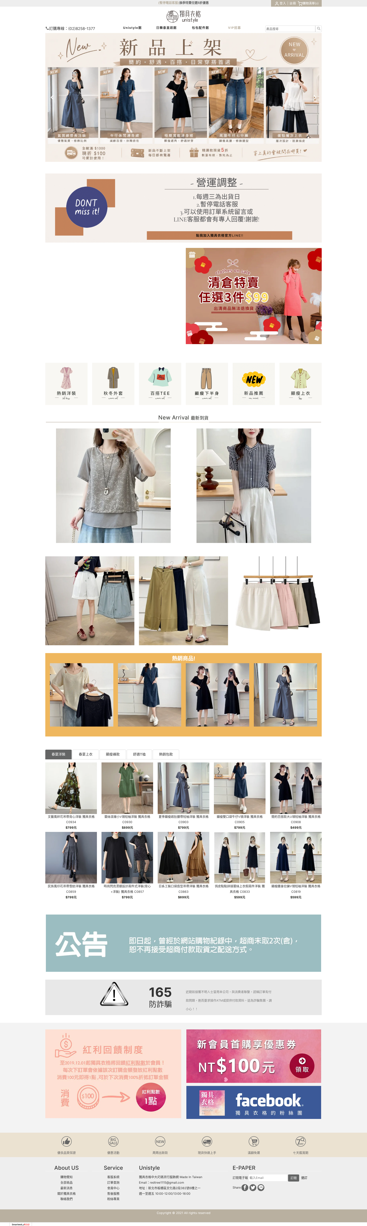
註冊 (293, 3)
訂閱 (294, 1178)
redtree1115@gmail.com (167, 1182)
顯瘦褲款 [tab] (113, 754)
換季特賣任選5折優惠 (194, 3)
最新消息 (66, 1188)
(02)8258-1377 (72, 28)
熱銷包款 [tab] (166, 754)
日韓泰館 (166, 28)
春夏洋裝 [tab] (58, 754)
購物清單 (309, 3)
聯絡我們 (66, 1199)
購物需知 (66, 1177)
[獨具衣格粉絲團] (254, 1102)
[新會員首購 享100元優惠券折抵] (254, 1056)
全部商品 (66, 1182)
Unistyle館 (132, 28)
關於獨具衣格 (66, 1193)
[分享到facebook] (244, 1187)
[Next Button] (311, 97)
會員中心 (113, 1188)
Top (355, 87)
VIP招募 (234, 28)
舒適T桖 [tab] (139, 754)
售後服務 (113, 1193)
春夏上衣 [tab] (86, 754)
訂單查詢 (113, 1182)
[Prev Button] (56, 97)
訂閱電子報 (240, 1178)
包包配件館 (200, 28)
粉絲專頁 (113, 1199)
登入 (283, 3)
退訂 (304, 1178)
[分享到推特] (252, 1187)
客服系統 (113, 1177)
